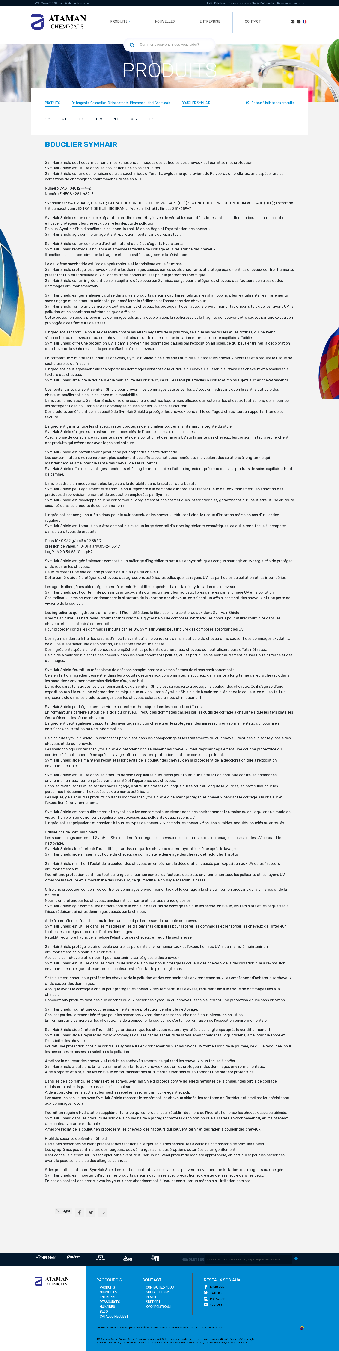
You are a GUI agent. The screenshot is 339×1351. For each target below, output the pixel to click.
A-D (64, 119)
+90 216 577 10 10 (46, 3)
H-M (99, 119)
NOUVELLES (165, 21)
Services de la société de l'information (252, 3)
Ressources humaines (290, 3)
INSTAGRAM (218, 1298)
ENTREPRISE (209, 21)
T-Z (151, 119)
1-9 (47, 119)
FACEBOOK (217, 1286)
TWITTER (216, 1292)
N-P (116, 119)
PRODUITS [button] (119, 21)
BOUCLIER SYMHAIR (196, 103)
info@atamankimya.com (75, 3)
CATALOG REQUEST (114, 1316)
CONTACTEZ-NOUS (160, 1287)
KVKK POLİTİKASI (158, 1307)
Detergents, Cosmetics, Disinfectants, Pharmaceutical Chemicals (121, 103)
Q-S (134, 119)
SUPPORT (153, 1302)
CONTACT (253, 21)
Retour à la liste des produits (273, 103)
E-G (82, 119)
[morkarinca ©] (302, 1328)
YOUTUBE (216, 1304)
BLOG (104, 1312)
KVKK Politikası (216, 3)
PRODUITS (52, 103)
